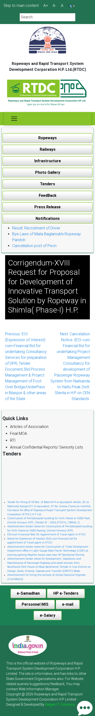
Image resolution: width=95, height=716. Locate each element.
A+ (45, 5)
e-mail (67, 604)
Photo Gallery (47, 172)
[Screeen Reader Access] (71, 5)
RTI (13, 440)
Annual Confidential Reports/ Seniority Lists (46, 447)
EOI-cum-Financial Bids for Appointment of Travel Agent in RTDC (46, 533)
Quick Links (15, 418)
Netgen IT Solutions (60, 704)
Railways (48, 149)
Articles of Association (29, 426)
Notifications (48, 218)
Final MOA (18, 433)
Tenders (47, 184)
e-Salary (47, 615)
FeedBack (48, 195)
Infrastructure (47, 161)
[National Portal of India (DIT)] (28, 645)
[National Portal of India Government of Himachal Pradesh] (28, 645)
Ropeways (47, 138)
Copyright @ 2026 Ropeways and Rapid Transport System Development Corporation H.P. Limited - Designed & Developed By (44, 699)
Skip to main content (21, 5)
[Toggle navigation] (14, 118)
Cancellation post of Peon (34, 245)
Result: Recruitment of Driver (36, 228)
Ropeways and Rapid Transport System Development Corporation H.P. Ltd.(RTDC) (47, 66)
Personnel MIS (35, 604)
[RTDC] (47, 93)
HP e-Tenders (65, 593)
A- (54, 5)
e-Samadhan (28, 593)
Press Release (47, 207)
